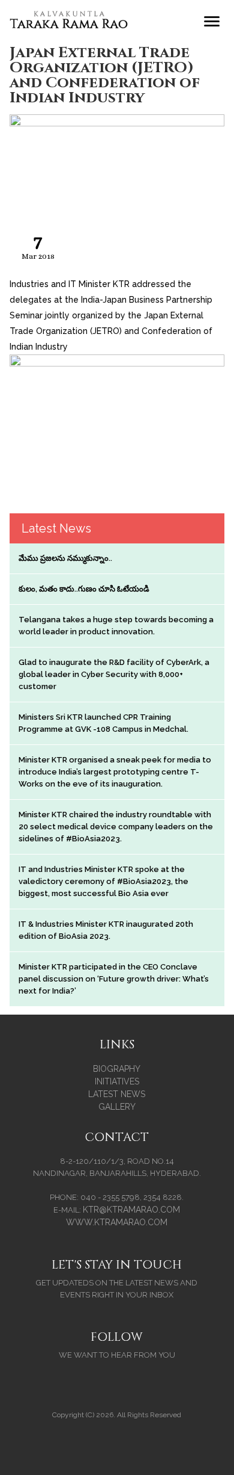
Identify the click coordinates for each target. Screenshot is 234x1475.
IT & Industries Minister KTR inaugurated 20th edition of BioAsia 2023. (106, 930)
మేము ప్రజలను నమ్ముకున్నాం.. (65, 558)
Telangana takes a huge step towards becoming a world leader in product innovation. (116, 625)
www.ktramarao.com (116, 1222)
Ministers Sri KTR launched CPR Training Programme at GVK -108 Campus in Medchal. (103, 723)
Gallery (117, 1107)
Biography (116, 1069)
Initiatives (117, 1081)
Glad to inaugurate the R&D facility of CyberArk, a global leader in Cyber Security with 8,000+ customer (114, 674)
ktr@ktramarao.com (131, 1209)
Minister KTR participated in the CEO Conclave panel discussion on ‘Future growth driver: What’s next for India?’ (114, 978)
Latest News (116, 1094)
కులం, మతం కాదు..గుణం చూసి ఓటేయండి (84, 588)
